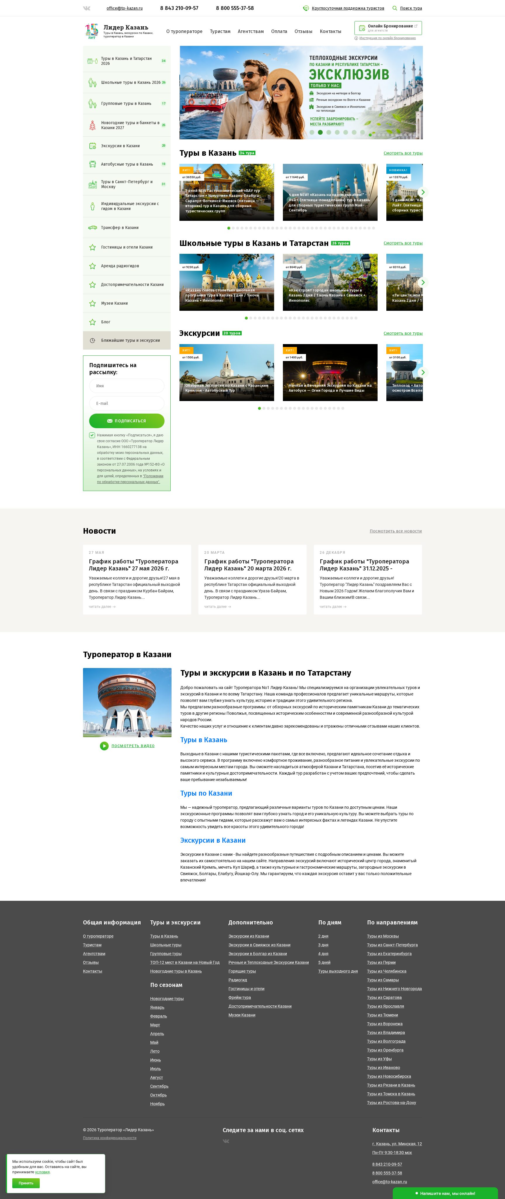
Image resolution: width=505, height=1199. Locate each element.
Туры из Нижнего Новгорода (394, 988)
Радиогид (238, 980)
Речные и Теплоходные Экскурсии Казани (269, 962)
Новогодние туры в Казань (176, 971)
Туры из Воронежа (385, 1023)
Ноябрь (157, 1103)
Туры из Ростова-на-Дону (391, 1102)
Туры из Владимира (386, 1032)
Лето (155, 1051)
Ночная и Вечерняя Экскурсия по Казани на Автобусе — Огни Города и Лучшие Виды (330, 355)
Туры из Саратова (384, 997)
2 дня (323, 936)
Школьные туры (165, 945)
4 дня (323, 953)
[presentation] (423, 192)
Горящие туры (242, 971)
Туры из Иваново (383, 1067)
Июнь (155, 1060)
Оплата (279, 31)
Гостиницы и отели (246, 988)
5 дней (324, 962)
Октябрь (158, 1095)
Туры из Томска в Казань (391, 1094)
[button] (361, 134)
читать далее (100, 607)
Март (155, 1025)
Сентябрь (159, 1086)
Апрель (157, 1033)
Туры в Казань (203, 740)
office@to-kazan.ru (125, 8)
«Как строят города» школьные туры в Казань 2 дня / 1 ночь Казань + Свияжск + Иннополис (327, 267)
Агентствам (251, 31)
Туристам (220, 31)
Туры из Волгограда (386, 1041)
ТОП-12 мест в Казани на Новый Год (184, 962)
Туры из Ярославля (385, 1006)
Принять (26, 1183)
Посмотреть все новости (396, 531)
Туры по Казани (206, 793)
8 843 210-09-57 (179, 8)
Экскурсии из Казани (249, 936)
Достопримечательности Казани (260, 1006)
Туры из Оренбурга (385, 1050)
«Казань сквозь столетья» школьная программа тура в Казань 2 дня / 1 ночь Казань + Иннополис (222, 267)
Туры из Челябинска (387, 971)
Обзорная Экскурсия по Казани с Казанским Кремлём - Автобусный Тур (226, 355)
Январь (157, 1007)
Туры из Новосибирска (389, 1076)
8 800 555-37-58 (235, 8)
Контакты (330, 31)
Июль (155, 1068)
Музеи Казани (242, 1015)
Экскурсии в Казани (213, 840)
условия (42, 1172)
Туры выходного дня (338, 971)
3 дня (323, 945)
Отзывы (303, 31)
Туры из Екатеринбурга (389, 953)
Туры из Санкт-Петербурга (392, 945)
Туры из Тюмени (382, 1015)
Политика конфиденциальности (109, 1138)
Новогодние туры (167, 998)
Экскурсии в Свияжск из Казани (259, 945)
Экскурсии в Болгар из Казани (258, 953)
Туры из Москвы (383, 936)
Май (154, 1042)
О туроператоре (184, 31)
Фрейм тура (240, 997)
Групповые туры (166, 953)
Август (156, 1077)
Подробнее (194, 213)
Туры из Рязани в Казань (391, 1085)
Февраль (158, 1016)
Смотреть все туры (403, 153)
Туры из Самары (383, 980)
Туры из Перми (381, 962)
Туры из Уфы (379, 1058)
